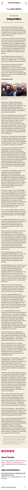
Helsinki (12, 439)
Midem (4, 441)
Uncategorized (14, 15)
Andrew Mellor (14, 436)
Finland (5, 439)
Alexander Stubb (7, 436)
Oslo (19, 441)
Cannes (8, 438)
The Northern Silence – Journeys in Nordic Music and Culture (13, 462)
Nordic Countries (14, 441)
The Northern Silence (14, 2)
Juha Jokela (17, 439)
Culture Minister (14, 438)
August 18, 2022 (20, 22)
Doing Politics (14, 19)
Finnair (8, 439)
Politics (15, 442)
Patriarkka (10, 442)
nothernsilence (10, 22)
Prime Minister (20, 442)
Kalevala (23, 439)
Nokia (8, 441)
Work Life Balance (15, 443)
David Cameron (21, 438)
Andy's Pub (20, 436)
